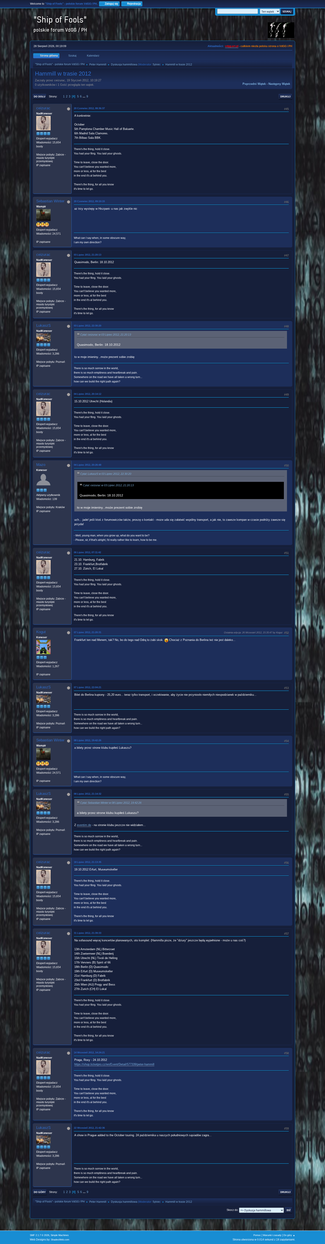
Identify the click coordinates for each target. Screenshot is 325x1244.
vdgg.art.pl (231, 46)
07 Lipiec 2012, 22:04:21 (87, 687)
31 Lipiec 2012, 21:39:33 (87, 933)
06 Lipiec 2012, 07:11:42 (87, 552)
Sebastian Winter (50, 201)
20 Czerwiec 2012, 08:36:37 (89, 108)
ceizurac (43, 108)
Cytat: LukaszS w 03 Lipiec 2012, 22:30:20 (105, 473)
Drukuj (285, 96)
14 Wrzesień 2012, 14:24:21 (89, 1052)
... (84, 96)
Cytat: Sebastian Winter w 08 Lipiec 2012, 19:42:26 (110, 802)
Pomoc (257, 1235)
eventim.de (84, 825)
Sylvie (156, 64)
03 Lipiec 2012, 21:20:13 (87, 254)
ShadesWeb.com (60, 1239)
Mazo (40, 465)
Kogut (41, 632)
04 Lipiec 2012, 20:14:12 (87, 394)
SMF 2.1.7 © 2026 (39, 1235)
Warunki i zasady (272, 1235)
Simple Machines (60, 1235)
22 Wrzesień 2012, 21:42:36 (89, 1127)
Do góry (40, 1192)
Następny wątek (279, 83)
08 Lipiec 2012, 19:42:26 (87, 740)
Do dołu (39, 96)
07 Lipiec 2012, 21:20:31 (87, 632)
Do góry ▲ (289, 1235)
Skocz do (232, 1210)
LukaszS (43, 325)
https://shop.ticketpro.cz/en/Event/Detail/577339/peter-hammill (114, 1064)
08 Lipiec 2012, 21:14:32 (87, 793)
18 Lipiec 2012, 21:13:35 (87, 862)
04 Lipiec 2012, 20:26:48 (87, 464)
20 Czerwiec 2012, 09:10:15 (89, 201)
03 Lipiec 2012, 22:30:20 (87, 325)
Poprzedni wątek (254, 83)
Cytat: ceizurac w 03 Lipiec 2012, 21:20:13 (105, 334)
